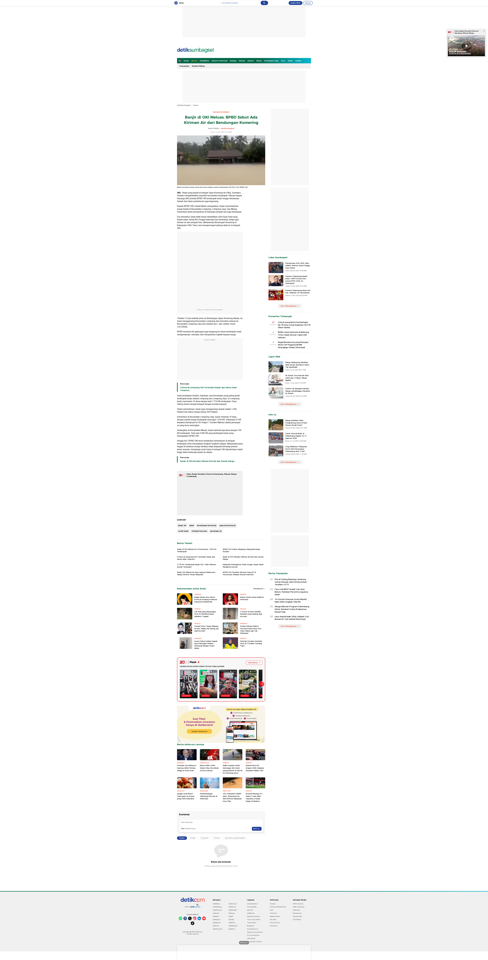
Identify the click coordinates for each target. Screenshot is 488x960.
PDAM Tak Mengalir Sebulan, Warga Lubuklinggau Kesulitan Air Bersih (297, 391)
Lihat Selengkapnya (288, 306)
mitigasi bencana (199, 531)
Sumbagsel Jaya (271, 61)
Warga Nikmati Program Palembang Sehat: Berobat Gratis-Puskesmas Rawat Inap (292, 609)
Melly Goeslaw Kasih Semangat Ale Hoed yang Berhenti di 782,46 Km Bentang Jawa (232, 769)
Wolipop (231, 913)
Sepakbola (204, 61)
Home (186, 61)
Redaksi (273, 904)
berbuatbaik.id (252, 904)
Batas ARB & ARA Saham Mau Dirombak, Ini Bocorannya (209, 767)
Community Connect (254, 941)
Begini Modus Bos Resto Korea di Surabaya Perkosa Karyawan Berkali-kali (205, 599)
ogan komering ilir (227, 525)
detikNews (216, 904)
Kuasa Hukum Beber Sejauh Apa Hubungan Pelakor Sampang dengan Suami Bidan (205, 644)
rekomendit (251, 938)
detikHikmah (232, 926)
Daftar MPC (295, 3)
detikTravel (232, 904)
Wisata (242, 61)
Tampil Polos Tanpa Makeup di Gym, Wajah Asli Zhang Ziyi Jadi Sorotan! (206, 628)
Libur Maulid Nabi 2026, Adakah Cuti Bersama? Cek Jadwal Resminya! (292, 617)
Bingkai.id (250, 926)
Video (290, 61)
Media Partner (275, 916)
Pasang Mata (251, 907)
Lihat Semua (253, 663)
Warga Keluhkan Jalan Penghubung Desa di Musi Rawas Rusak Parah (296, 422)
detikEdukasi (217, 907)
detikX (230, 916)
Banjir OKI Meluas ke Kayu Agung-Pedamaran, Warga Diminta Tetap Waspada (196, 573)
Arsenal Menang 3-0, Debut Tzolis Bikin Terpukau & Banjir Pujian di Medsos (254, 797)
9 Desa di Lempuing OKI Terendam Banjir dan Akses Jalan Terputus (208, 388)
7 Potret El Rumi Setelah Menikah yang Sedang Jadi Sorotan (251, 614)
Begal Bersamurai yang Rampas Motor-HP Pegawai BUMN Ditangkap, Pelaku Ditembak (293, 345)
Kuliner (251, 61)
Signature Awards (253, 916)
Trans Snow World (253, 919)
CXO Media (297, 919)
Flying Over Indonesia (255, 932)
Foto (283, 61)
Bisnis (259, 61)
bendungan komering (206, 525)
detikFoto (231, 922)
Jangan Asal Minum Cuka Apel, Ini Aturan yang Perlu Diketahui (185, 796)
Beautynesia (297, 913)
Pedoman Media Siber (278, 907)
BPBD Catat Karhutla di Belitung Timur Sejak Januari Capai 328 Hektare (293, 335)
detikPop (231, 929)
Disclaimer (274, 926)
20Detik (231, 919)
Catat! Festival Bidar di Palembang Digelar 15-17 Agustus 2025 (295, 435)
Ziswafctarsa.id (252, 929)
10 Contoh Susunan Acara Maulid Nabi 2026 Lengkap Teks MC (291, 600)
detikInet (216, 913)
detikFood (232, 907)
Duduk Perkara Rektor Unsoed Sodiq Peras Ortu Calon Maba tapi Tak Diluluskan (250, 629)
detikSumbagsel (183, 105)
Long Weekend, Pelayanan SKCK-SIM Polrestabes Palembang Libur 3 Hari (296, 449)
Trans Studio (251, 922)
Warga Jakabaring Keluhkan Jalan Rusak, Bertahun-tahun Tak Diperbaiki (297, 364)
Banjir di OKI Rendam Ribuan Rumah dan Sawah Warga (207, 461)
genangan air (216, 531)
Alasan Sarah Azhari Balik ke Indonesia (252, 598)
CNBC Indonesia (298, 907)
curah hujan (183, 531)
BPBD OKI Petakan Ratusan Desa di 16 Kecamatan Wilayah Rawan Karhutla (239, 573)
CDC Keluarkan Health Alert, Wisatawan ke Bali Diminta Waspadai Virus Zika (232, 797)
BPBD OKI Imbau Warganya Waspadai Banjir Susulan (241, 550)
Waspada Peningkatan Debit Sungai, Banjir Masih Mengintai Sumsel (243, 565)
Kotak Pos (273, 913)
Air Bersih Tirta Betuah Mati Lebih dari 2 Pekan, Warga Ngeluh (297, 377)
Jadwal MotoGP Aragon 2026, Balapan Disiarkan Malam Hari (255, 767)
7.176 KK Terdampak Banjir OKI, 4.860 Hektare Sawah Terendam (196, 565)
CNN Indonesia (298, 904)
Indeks (298, 61)
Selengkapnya (258, 589)
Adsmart (250, 910)
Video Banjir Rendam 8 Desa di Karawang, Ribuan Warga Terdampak (467, 33)
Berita (194, 61)
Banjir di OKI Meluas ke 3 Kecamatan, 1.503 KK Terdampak (196, 550)
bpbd (191, 525)
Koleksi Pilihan (198, 66)
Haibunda (296, 910)
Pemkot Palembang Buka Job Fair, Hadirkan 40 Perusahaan (297, 291)
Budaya (233, 61)
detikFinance (217, 910)
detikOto (216, 926)
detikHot (216, 916)
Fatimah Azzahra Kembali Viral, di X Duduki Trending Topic (251, 643)
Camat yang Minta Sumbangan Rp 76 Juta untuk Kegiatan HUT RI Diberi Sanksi (294, 325)
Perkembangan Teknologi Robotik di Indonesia (208, 796)
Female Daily (297, 916)
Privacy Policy (275, 922)
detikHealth (232, 910)
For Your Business (253, 935)
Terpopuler (184, 66)
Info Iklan (273, 919)
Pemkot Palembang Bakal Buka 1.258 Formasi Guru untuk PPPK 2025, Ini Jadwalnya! (296, 279)
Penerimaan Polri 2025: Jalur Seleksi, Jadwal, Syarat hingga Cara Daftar (297, 265)
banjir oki (182, 525)
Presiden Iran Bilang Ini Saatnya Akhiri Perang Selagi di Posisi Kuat (186, 767)
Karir (271, 910)
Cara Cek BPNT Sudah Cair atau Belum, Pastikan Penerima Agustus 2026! (291, 592)
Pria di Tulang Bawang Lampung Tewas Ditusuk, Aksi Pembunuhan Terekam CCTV (291, 582)
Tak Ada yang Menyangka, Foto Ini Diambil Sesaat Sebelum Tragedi (205, 614)
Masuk (307, 3)
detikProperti (217, 929)
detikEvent (251, 913)
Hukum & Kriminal (219, 61)
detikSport (216, 919)
